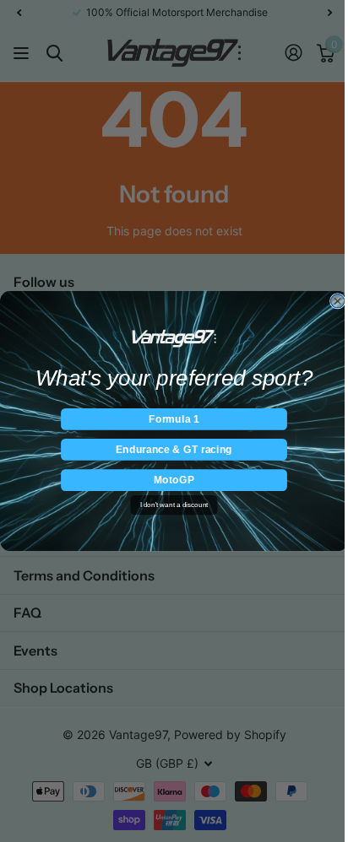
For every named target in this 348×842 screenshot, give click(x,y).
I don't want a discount (174, 505)
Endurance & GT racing (174, 450)
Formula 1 (173, 419)
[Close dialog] (337, 301)
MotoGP (174, 480)
